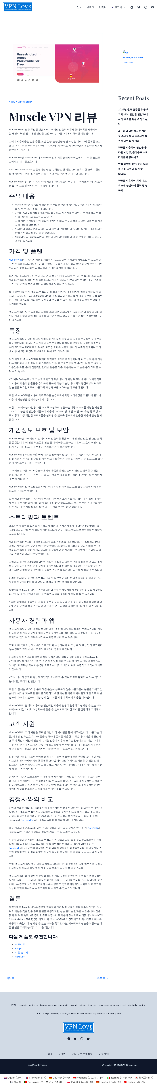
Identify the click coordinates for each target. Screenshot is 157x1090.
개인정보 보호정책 (82, 1054)
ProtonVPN (27, 820)
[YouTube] (152, 7)
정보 (79, 7)
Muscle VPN (15, 259)
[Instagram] (145, 7)
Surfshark (14, 848)
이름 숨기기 (21, 952)
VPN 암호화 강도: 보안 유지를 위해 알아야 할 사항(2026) (133, 168)
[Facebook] (131, 7)
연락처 (102, 7)
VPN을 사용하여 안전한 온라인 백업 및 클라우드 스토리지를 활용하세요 (133, 152)
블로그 (90, 7)
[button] (123, 7)
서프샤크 (20, 944)
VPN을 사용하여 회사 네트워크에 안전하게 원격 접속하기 (132, 185)
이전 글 (8, 978)
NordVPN (93, 828)
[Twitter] (138, 7)
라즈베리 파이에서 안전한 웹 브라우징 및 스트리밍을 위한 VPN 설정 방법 (132, 135)
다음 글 (102, 978)
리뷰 (12, 101)
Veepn (18, 948)
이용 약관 (104, 1054)
